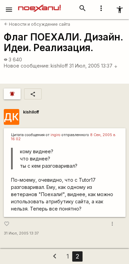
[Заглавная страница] (39, 5)
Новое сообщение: (27, 66)
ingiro (56, 135)
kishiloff (59, 66)
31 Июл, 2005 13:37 (93, 66)
